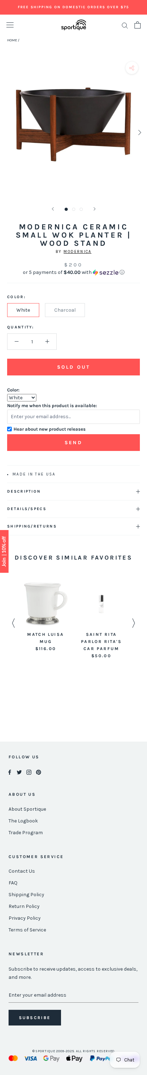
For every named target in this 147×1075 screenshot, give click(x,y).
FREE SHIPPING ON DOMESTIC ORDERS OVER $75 (73, 7)
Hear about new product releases (50, 429)
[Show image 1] (66, 209)
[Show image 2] (73, 209)
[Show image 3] (81, 209)
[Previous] (53, 209)
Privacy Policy (25, 918)
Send (73, 443)
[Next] (94, 209)
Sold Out (73, 367)
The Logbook (23, 821)
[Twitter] (19, 772)
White (23, 310)
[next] (139, 132)
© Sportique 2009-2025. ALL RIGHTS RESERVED (73, 1051)
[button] (73, 272)
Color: (13, 390)
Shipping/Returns (32, 526)
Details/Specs (26, 509)
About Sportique (27, 809)
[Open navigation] (10, 25)
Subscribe (35, 1017)
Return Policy (24, 906)
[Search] (125, 25)
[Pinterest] (38, 772)
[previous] (8, 132)
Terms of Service (27, 930)
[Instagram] (28, 772)
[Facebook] (9, 772)
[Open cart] (138, 24)
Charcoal (65, 310)
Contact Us (22, 871)
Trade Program (26, 833)
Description (24, 491)
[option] (45, 617)
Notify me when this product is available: (52, 405)
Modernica (77, 251)
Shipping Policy (26, 895)
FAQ (13, 883)
